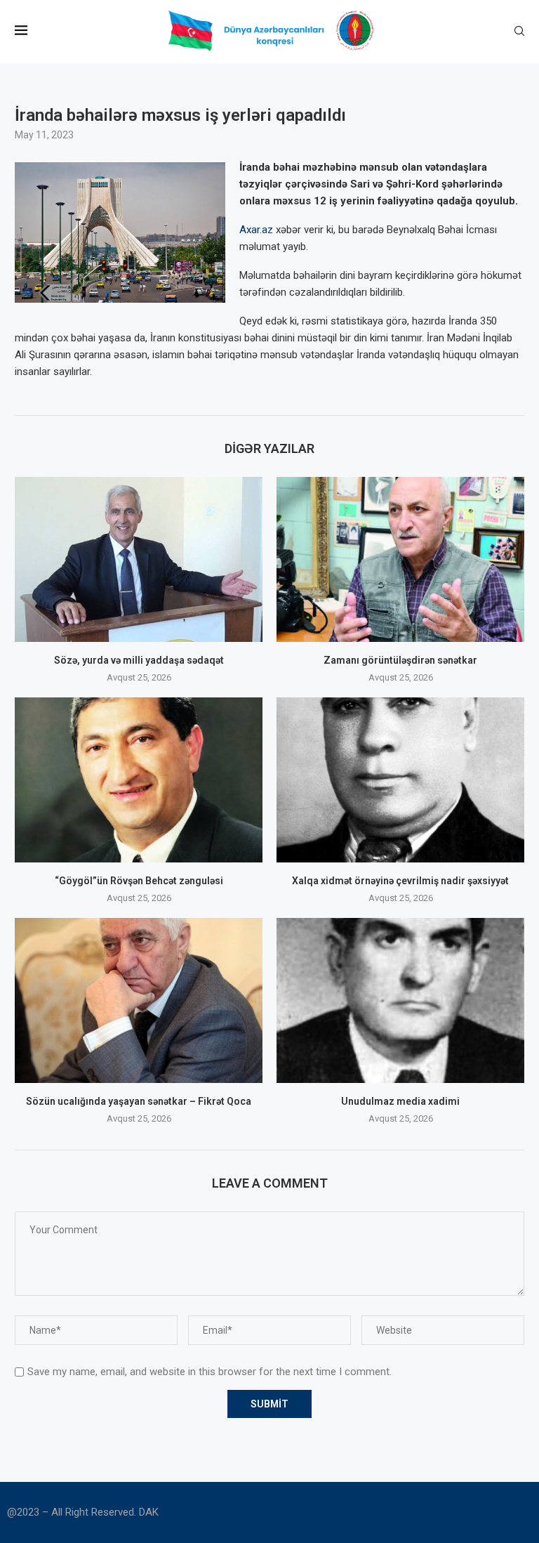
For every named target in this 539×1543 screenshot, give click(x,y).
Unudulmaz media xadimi (400, 1101)
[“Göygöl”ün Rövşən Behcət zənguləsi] (138, 779)
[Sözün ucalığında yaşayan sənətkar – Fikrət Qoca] (138, 1000)
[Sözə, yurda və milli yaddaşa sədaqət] (138, 559)
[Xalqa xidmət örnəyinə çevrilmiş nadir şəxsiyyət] (400, 779)
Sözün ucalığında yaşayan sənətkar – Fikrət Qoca (138, 1101)
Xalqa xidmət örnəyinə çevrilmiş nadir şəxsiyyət (400, 880)
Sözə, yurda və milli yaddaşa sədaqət (139, 660)
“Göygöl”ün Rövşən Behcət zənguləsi (139, 880)
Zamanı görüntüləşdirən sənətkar (400, 660)
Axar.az (256, 229)
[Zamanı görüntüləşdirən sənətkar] (400, 559)
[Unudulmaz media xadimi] (400, 1000)
